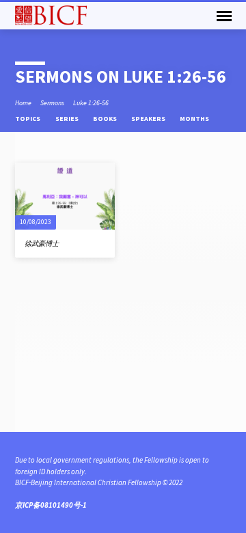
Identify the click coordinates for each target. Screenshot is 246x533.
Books (105, 118)
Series (67, 118)
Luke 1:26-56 (91, 102)
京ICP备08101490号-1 (51, 505)
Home (23, 102)
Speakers (149, 118)
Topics (28, 118)
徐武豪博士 (42, 243)
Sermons (52, 102)
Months (195, 118)
